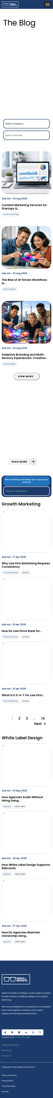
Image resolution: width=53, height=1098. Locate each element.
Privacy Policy (7, 1080)
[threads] (33, 1032)
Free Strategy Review (10, 1045)
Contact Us (6, 1056)
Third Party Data (8, 1086)
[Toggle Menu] (47, 4)
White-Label (20, 806)
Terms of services (9, 1075)
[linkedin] (26, 1032)
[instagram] (19, 1032)
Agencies (7, 806)
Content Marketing (11, 214)
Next (38, 723)
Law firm (25, 573)
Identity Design (9, 289)
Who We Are (7, 1050)
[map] (40, 1032)
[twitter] (5, 1032)
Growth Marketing (10, 573)
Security (5, 1091)
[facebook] (12, 1032)
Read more (20, 461)
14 (43, 718)
